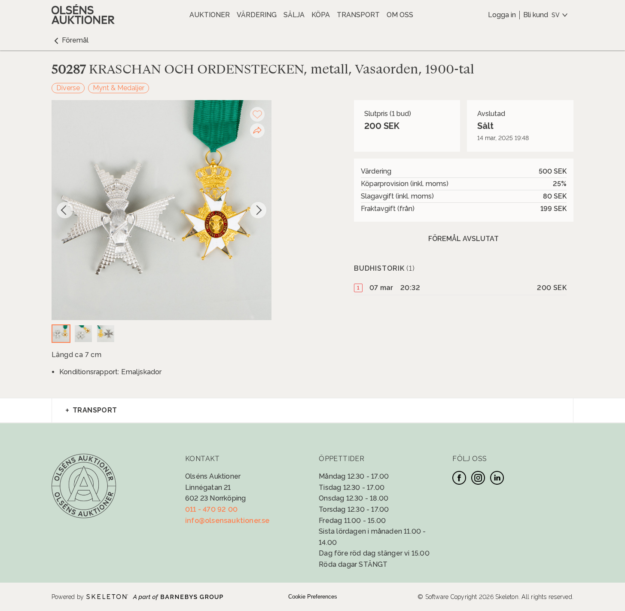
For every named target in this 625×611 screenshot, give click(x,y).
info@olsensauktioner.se (227, 520)
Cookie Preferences (312, 596)
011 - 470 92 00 (211, 509)
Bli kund (535, 15)
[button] (70, 40)
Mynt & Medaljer (118, 88)
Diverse (68, 88)
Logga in (502, 15)
